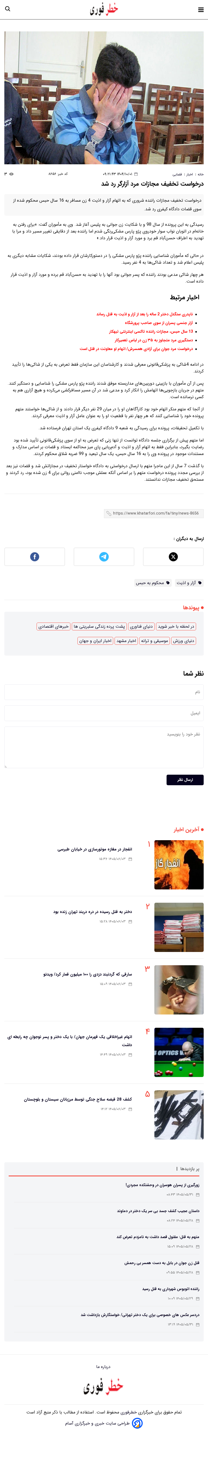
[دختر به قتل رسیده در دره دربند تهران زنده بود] (179, 927)
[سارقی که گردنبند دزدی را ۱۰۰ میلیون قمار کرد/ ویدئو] (179, 989)
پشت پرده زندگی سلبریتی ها (99, 626)
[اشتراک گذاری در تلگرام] (104, 557)
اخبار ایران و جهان (95, 640)
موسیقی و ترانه (154, 640)
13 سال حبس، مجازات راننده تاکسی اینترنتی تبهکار (151, 332)
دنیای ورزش (183, 640)
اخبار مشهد (126, 640)
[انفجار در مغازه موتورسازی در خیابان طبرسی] (179, 864)
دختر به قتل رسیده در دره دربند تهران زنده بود (92, 912)
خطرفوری (128, 1412)
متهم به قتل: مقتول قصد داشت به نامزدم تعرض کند (157, 1237)
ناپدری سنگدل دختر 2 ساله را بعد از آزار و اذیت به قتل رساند (144, 314)
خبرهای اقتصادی (53, 626)
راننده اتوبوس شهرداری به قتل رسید (170, 1289)
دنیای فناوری (141, 626)
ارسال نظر (185, 780)
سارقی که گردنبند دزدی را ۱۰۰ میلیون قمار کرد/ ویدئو (87, 974)
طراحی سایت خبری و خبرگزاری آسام (97, 1423)
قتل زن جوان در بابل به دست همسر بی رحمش (161, 1263)
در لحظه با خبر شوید (176, 626)
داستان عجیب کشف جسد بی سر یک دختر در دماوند (158, 1211)
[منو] (201, 9)
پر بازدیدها (189, 1169)
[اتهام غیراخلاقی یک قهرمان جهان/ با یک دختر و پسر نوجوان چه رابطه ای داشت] (179, 1052)
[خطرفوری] (104, 1387)
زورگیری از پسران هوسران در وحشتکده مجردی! (162, 1185)
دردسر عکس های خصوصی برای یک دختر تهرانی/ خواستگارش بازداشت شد (140, 1315)
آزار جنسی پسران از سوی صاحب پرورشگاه (159, 323)
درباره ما (104, 1366)
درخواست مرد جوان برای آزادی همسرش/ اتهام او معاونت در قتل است (136, 349)
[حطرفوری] (104, 9)
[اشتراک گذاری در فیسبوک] (34, 557)
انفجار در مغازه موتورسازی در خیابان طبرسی (94, 849)
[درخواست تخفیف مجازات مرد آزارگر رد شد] (104, 97)
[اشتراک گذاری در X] (173, 557)
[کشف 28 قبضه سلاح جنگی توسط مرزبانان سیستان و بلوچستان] (179, 1115)
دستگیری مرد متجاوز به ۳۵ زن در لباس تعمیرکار (154, 340)
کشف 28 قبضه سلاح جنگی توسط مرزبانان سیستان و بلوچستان (78, 1099)
